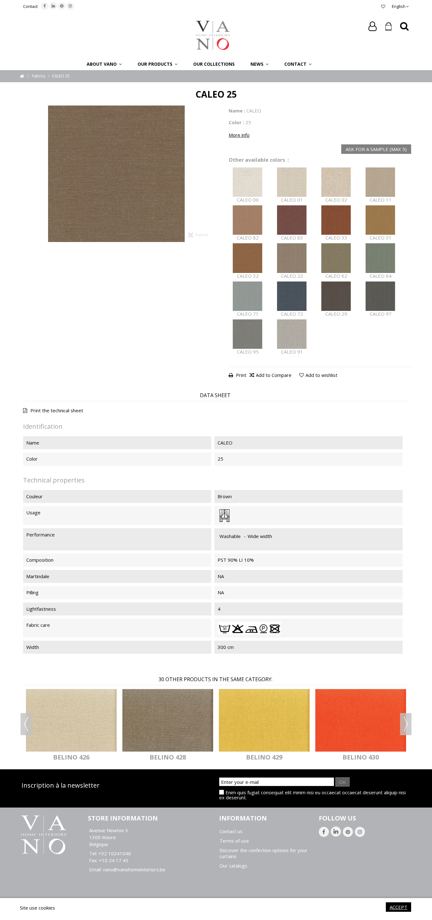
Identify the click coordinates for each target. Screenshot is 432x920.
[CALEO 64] (380, 258)
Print (240, 375)
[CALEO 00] (247, 182)
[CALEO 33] (336, 220)
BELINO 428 (168, 757)
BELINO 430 (361, 757)
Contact (30, 6)
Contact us (231, 831)
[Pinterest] (61, 6)
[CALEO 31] (380, 220)
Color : (236, 122)
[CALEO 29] (336, 296)
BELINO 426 (71, 757)
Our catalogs (233, 866)
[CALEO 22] (292, 258)
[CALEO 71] (247, 296)
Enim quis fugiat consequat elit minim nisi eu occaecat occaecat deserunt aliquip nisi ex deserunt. (312, 795)
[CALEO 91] (292, 334)
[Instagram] (70, 6)
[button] (104, 64)
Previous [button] (26, 724)
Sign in (372, 26)
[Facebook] (44, 6)
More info (239, 135)
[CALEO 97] (380, 296)
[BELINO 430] (360, 720)
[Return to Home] (22, 76)
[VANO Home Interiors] (213, 35)
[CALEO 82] (247, 220)
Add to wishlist (321, 375)
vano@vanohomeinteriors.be (134, 869)
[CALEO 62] (336, 258)
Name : (237, 110)
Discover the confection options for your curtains (263, 853)
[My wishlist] (383, 6)
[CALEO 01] (292, 182)
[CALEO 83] (292, 220)
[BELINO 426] (71, 720)
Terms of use (234, 841)
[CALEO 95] (247, 334)
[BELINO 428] (167, 720)
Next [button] (405, 724)
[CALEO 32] (247, 258)
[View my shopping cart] (388, 26)
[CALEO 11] (380, 182)
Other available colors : (259, 160)
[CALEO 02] (336, 182)
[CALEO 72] (292, 296)
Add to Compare (274, 375)
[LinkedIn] (53, 5)
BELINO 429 (264, 757)
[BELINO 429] (264, 720)
